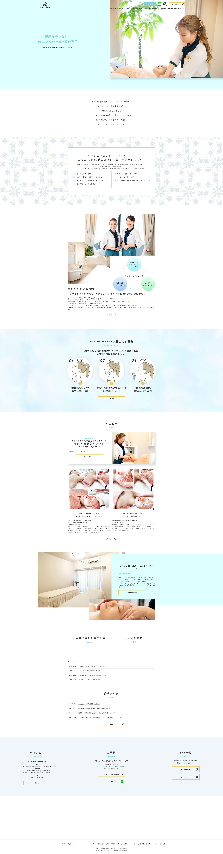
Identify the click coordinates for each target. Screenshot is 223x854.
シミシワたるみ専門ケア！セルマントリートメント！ (93, 670)
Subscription (132, 592)
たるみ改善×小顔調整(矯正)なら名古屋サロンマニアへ (93, 704)
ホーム (107, 9)
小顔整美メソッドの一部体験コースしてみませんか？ (93, 666)
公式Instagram (186, 769)
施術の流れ (139, 9)
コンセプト (63, 844)
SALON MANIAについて (117, 9)
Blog (111, 724)
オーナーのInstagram (185, 777)
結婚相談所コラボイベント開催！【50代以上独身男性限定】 (95, 708)
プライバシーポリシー (153, 844)
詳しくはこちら (89, 457)
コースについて (111, 315)
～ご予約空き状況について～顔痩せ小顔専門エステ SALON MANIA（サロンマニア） (101, 717)
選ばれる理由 (71, 844)
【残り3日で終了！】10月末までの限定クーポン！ (92, 675)
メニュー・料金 (131, 9)
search (183, 8)
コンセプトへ (111, 398)
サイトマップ (165, 844)
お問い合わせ (177, 9)
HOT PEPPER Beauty (111, 774)
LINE (111, 781)
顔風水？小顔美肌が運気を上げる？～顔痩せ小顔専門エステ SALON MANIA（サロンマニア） (104, 713)
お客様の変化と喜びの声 (150, 9)
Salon (37, 783)
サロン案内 (170, 9)
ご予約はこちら (176, 4)
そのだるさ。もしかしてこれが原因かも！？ (90, 679)
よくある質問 (162, 9)
